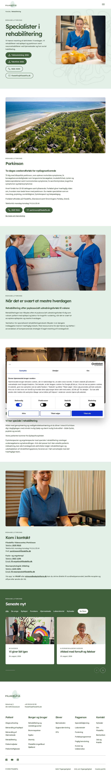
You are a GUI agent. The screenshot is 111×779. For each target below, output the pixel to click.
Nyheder (13, 648)
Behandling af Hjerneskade (11, 733)
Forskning (79, 732)
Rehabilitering (11, 740)
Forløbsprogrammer (83, 737)
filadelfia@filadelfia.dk (21, 76)
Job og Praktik (99, 741)
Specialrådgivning (82, 723)
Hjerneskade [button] (45, 611)
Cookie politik (100, 769)
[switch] (43, 404)
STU (57, 732)
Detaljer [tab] (56, 370)
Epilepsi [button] (24, 611)
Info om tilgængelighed (83, 769)
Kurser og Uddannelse (79, 747)
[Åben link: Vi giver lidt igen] (30, 640)
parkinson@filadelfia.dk (40, 211)
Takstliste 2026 (18, 62)
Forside (8, 11)
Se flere (83, 611)
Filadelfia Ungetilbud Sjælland (36, 745)
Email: (19, 561)
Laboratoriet (80, 727)
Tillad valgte (55, 413)
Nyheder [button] (70, 611)
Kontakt (100, 717)
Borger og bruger (37, 717)
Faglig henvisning (82, 741)
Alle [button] (7, 611)
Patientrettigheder (13, 749)
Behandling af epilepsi (14, 727)
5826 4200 (16, 70)
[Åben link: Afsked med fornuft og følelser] (81, 640)
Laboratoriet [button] (58, 611)
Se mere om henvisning (15, 216)
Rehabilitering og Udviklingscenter (35, 724)
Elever (59, 717)
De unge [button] (14, 611)
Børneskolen (60, 723)
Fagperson (81, 717)
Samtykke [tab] (23, 370)
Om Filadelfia (99, 728)
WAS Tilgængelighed (63, 769)
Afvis (24, 413)
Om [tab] (88, 370)
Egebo (30, 735)
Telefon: (9, 545)
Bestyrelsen (100, 735)
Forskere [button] (34, 611)
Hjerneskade (67, 648)
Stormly (31, 740)
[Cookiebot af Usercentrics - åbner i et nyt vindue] (93, 364)
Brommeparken (34, 730)
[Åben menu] (103, 4)
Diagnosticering (12, 723)
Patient (9, 717)
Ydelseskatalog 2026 (20, 56)
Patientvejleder (11, 744)
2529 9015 (16, 211)
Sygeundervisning (63, 727)
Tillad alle (87, 413)
